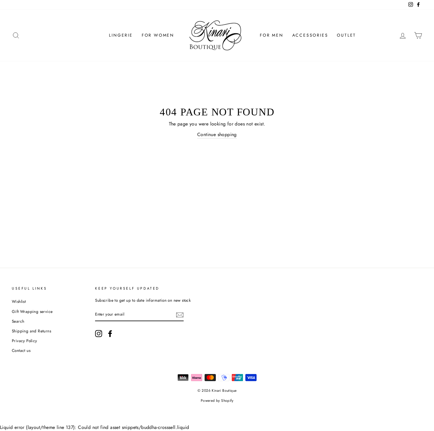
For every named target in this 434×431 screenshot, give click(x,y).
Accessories (310, 35)
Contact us (21, 350)
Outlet (346, 35)
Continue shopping (217, 134)
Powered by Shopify (217, 400)
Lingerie (121, 35)
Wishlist (19, 301)
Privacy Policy (24, 341)
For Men (271, 35)
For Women (158, 35)
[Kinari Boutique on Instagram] (98, 333)
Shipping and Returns (31, 331)
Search (18, 321)
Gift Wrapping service (32, 311)
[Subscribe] (180, 315)
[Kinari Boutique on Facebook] (110, 333)
